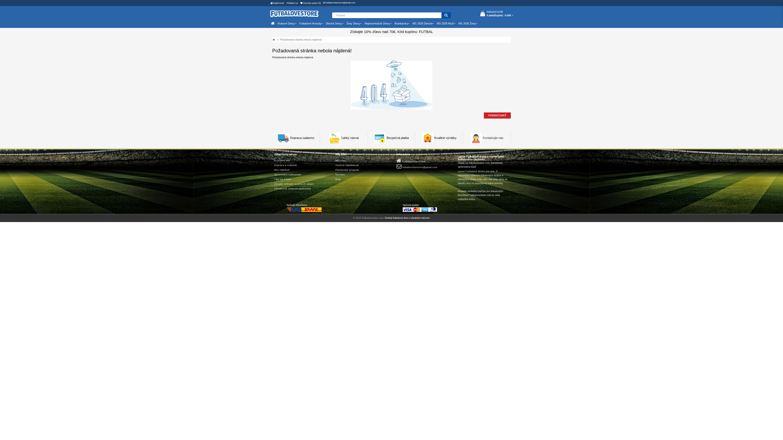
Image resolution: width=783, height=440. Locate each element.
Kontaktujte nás (493, 138)
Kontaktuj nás (282, 160)
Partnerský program (347, 170)
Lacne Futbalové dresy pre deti (476, 171)
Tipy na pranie (282, 179)
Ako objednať (282, 170)
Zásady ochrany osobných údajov (294, 184)
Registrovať (278, 3)
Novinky (340, 174)
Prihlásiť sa (292, 3)
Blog (338, 179)
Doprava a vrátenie (285, 165)
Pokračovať (497, 115)
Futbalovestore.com (413, 161)
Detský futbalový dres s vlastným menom (407, 218)
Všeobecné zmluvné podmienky (292, 188)
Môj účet (340, 160)
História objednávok (347, 165)
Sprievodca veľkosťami (287, 174)
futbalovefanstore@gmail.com (340, 2)
